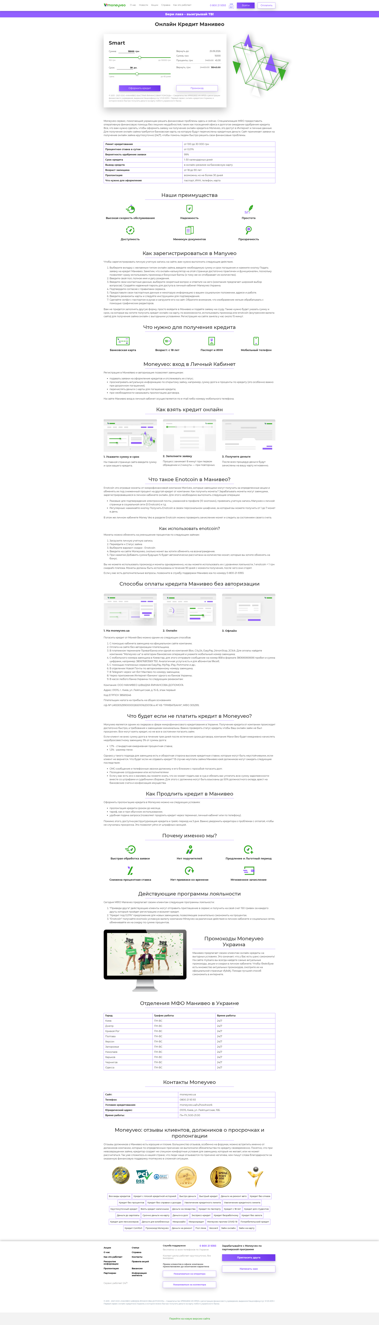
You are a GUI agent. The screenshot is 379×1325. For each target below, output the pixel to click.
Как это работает (182, 5)
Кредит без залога (252, 1215)
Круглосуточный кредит (123, 1209)
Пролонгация (111, 1268)
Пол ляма (200, 1228)
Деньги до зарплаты (128, 1215)
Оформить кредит (140, 88)
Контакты (137, 1257)
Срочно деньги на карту (156, 1215)
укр (231, 4)
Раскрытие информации (111, 1262)
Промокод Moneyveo (157, 1228)
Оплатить (266, 5)
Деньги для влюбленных (155, 1221)
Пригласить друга (248, 1257)
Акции (154, 5)
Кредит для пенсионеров (124, 1221)
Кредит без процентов (131, 1202)
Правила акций (140, 1261)
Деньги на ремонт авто (234, 1196)
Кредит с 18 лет (232, 1209)
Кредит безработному (226, 1215)
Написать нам (249, 1268)
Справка (165, 5)
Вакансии (137, 1268)
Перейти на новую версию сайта (189, 1318)
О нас (133, 5)
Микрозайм (179, 1221)
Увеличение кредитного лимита (202, 1202)
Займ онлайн (228, 1228)
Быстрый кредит (208, 1196)
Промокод (197, 88)
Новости (143, 5)
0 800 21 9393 (218, 5)
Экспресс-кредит (201, 1215)
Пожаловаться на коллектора (189, 1284)
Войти (246, 5)
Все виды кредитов (119, 1196)
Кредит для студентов (256, 1209)
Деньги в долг (180, 1215)
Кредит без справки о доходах (164, 1202)
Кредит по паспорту (210, 1209)
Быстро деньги (187, 1196)
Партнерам (110, 1273)
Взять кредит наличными (155, 1209)
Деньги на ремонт (182, 1228)
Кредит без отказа (260, 1196)
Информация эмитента (139, 1274)
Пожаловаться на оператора (189, 1273)
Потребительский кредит (255, 1221)
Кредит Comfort (133, 1228)
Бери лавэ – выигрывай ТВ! (189, 14)
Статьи (135, 1247)
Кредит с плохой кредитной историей (155, 1196)
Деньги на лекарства (183, 1209)
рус (231, 7)
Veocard (213, 1228)
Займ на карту (246, 1228)
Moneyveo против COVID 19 (222, 1221)
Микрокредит (196, 1221)
